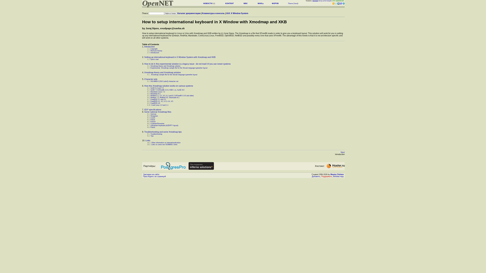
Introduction (149, 47)
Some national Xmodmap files (157, 112)
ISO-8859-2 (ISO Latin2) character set (164, 81)
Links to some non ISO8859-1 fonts (164, 144)
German (153, 114)
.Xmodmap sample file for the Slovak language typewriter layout (173, 75)
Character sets (150, 79)
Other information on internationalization (165, 143)
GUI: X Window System (237, 13)
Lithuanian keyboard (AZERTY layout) (164, 125)
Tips (152, 136)
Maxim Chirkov (337, 174)
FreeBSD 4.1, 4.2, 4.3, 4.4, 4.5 (161, 101)
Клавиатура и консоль (213, 13)
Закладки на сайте (151, 174)
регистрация (327, 1)
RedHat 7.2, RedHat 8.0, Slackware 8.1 (164, 97)
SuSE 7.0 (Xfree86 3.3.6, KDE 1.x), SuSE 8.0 (167, 90)
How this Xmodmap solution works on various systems (168, 86)
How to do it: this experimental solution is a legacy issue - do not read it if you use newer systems (187, 64)
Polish (152, 120)
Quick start (154, 59)
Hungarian (154, 116)
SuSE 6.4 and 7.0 (157, 88)
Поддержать (326, 176)
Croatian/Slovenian (157, 123)
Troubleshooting (156, 134)
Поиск (290, 3)
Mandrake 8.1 (155, 94)
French (153, 122)
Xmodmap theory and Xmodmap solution (165, 66)
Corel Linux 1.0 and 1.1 (159, 105)
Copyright (153, 49)
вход (320, 1)
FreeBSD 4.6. (155, 103)
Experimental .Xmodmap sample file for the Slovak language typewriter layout (178, 68)
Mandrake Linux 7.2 (157, 92)
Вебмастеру (338, 176)
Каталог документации (188, 13)
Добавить (316, 176)
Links (147, 140)
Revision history (156, 51)
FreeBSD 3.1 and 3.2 (158, 99)
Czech (152, 118)
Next (343, 152)
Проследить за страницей (154, 176)
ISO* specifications (152, 110)
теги (296, 3)
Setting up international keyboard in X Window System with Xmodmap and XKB (180, 57)
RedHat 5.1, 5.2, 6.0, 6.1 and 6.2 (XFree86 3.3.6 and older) (172, 96)
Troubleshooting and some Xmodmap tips (163, 132)
